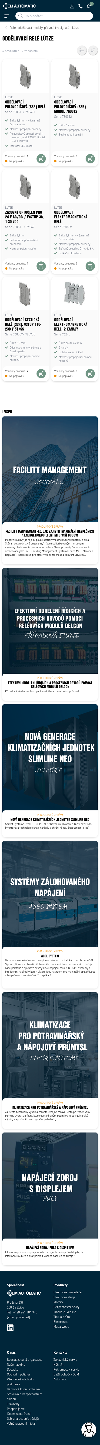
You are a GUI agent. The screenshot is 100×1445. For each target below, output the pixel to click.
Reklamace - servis (66, 1369)
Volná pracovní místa (21, 1424)
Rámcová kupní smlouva (23, 1389)
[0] (89, 6)
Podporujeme (16, 1409)
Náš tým (58, 1365)
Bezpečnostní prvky (66, 1307)
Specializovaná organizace (24, 1360)
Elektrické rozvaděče (67, 1292)
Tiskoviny (13, 1404)
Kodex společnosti (19, 1414)
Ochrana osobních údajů (23, 1419)
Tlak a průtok (62, 1317)
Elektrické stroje (64, 1297)
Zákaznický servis (65, 1360)
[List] (82, 50)
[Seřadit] (93, 50)
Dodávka (13, 1369)
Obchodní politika (18, 1374)
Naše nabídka (16, 1365)
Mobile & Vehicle (64, 1312)
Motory (58, 1302)
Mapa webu (61, 1327)
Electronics (60, 1322)
